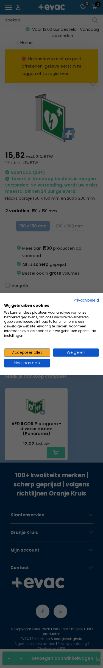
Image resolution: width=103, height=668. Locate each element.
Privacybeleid (86, 300)
